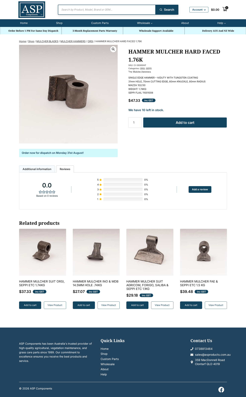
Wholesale (108, 364)
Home (24, 23)
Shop (59, 23)
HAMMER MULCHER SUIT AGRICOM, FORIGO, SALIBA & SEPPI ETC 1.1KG (147, 285)
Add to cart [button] (30, 305)
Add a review (200, 189)
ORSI (142, 68)
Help (104, 374)
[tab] (37, 169)
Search (169, 9)
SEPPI (149, 68)
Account (197, 9)
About (185, 23)
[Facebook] (221, 389)
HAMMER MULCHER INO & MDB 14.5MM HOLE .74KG (95, 283)
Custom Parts (100, 23)
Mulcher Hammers (142, 71)
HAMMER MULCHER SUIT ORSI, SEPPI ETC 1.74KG (42, 283)
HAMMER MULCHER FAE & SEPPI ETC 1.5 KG (199, 283)
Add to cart (185, 122)
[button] (113, 49)
